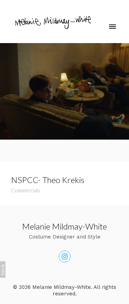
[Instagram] (65, 256)
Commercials (25, 190)
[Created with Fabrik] (3, 269)
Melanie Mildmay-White (64, 226)
